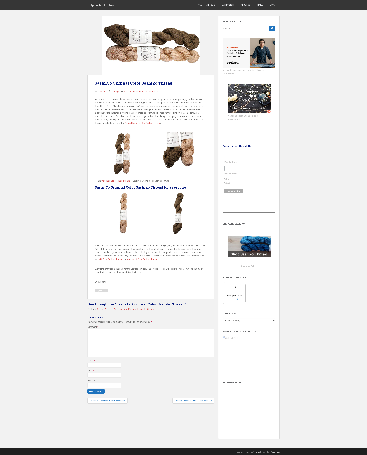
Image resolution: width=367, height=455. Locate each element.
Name (91, 360)
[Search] (272, 28)
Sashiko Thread (151, 91)
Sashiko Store (228, 5)
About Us (245, 5)
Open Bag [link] (234, 298)
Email (90, 370)
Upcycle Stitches (102, 5)
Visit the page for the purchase (115, 180)
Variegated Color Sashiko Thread (142, 259)
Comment (92, 326)
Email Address (231, 162)
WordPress (275, 452)
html (228, 179)
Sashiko (127, 91)
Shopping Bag (234, 295)
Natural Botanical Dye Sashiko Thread (142, 123)
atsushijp (115, 91)
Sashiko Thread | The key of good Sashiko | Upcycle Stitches (125, 309)
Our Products (137, 91)
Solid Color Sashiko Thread (109, 259)
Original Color (101, 290)
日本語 (272, 5)
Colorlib (256, 452)
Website (91, 380)
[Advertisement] (249, 407)
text (228, 183)
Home (199, 5)
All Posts (210, 5)
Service (260, 5)
